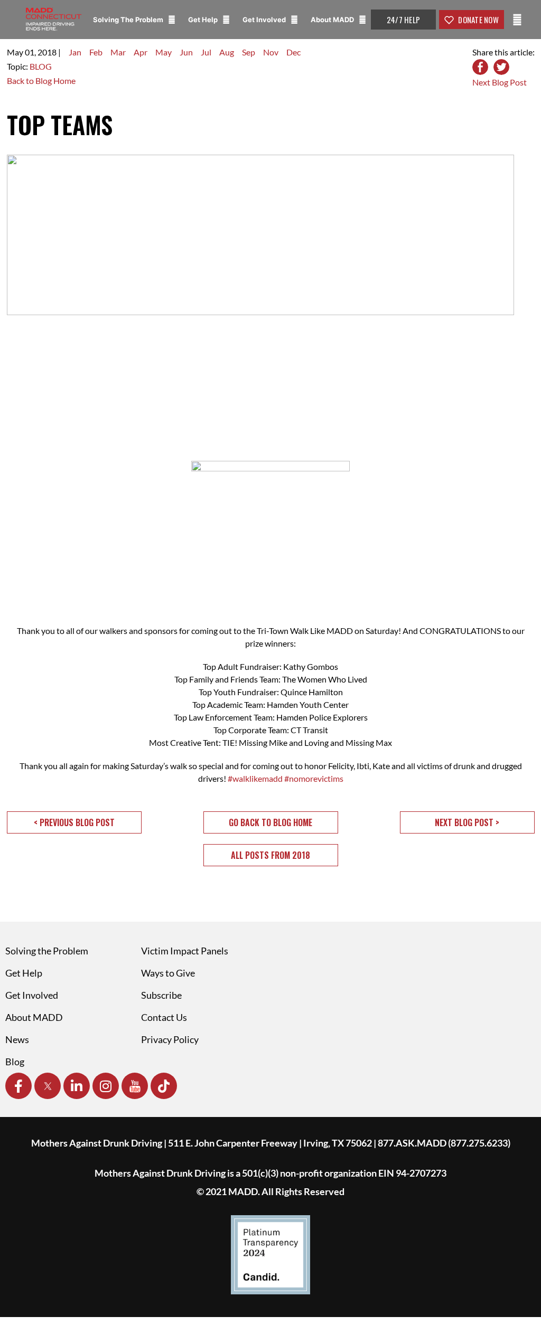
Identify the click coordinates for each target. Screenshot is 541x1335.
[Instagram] (105, 1086)
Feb (95, 52)
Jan (75, 52)
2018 (47, 52)
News (17, 1039)
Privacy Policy (170, 1039)
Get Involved (264, 19)
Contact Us (164, 1017)
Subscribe (161, 995)
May (163, 52)
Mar (118, 52)
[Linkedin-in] (76, 1086)
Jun (186, 52)
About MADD (333, 19)
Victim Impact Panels (184, 951)
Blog (14, 1061)
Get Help (203, 19)
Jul (206, 52)
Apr (140, 52)
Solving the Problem (46, 951)
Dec (293, 52)
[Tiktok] (164, 1086)
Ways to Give (168, 973)
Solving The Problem (129, 19)
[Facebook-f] (18, 1086)
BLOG (41, 66)
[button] (74, 822)
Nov (270, 52)
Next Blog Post (499, 82)
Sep (248, 52)
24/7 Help (403, 19)
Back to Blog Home (41, 80)
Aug (226, 52)
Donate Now (477, 19)
